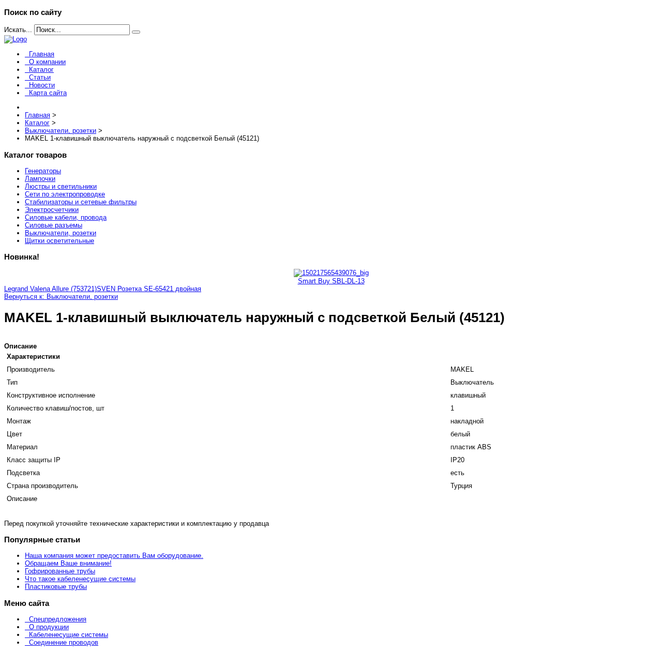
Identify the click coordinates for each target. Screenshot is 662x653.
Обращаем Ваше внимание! (68, 563)
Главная (41, 54)
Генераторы (43, 171)
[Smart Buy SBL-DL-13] (331, 273)
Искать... (18, 30)
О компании (47, 62)
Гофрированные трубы (60, 571)
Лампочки (40, 179)
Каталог (41, 69)
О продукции (49, 627)
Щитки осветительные (59, 241)
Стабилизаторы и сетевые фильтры (81, 202)
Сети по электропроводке (65, 194)
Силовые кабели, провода (66, 217)
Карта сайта (48, 93)
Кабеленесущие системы (68, 635)
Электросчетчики (52, 210)
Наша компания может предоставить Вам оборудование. (114, 555)
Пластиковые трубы (56, 586)
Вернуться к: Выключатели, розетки (61, 296)
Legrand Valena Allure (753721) (50, 289)
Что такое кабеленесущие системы (80, 579)
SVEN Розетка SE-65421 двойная (149, 289)
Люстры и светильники (61, 186)
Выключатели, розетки (60, 233)
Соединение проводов (63, 642)
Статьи (40, 77)
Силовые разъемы (53, 225)
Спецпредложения (57, 619)
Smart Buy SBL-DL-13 (331, 281)
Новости (42, 85)
